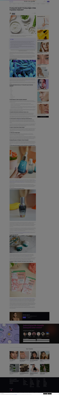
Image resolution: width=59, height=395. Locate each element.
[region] (29, 394)
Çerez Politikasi (15, 394)
